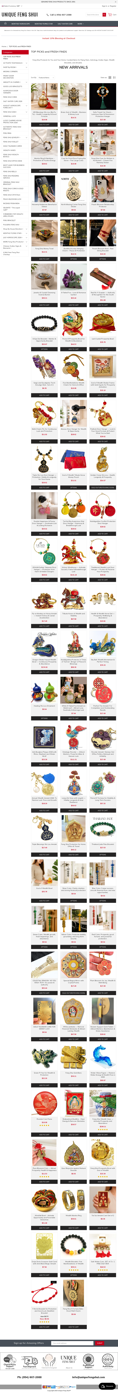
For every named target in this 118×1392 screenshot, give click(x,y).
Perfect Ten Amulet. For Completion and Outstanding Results (102, 708)
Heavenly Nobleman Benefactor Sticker (44, 205)
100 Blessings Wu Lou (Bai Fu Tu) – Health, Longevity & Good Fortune (44, 114)
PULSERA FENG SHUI (11, 225)
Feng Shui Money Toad (44, 249)
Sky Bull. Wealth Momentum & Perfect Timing (103, 661)
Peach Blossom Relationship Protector (103, 205)
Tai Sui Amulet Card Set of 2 (103, 1215)
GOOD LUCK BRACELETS (12, 86)
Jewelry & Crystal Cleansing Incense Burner (44, 294)
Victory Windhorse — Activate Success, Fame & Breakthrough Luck (73, 569)
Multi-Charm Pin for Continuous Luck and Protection (44, 430)
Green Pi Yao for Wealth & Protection (44, 1074)
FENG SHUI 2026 (9, 112)
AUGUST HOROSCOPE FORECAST (12, 107)
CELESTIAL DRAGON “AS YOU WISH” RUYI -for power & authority (44, 983)
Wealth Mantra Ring (73, 1215)
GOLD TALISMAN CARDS (12, 146)
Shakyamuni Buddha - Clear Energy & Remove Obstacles (74, 1120)
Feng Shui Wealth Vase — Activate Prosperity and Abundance (103, 1121)
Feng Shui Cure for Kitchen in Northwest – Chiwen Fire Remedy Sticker (102, 160)
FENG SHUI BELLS (10, 171)
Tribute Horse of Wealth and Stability (73, 615)
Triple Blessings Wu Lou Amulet (44, 844)
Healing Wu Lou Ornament (44, 706)
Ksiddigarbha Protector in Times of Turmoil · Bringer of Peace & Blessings (73, 662)
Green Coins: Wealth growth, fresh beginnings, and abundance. (44, 936)
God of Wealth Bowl (44, 888)
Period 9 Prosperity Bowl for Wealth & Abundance (73, 340)
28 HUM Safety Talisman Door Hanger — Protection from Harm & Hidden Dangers (44, 569)
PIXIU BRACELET (9, 220)
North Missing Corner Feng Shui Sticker (73, 205)
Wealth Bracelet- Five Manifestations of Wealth (74, 1263)
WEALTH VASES (9, 150)
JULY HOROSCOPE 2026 (12, 237)
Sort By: (34, 77)
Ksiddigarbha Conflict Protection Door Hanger (103, 522)
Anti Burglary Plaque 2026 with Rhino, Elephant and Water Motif (44, 754)
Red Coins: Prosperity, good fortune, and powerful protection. (103, 936)
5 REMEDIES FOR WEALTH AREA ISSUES (13, 215)
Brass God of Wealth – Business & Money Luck (73, 113)
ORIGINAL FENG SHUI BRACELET (11, 183)
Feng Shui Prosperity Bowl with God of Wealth (103, 1169)
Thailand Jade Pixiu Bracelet (103, 844)
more (80, 24)
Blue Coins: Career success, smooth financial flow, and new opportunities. (102, 890)
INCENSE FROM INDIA (11, 203)
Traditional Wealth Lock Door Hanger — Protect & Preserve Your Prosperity (102, 569)
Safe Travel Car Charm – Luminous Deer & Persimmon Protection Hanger (102, 114)
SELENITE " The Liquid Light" (11, 209)
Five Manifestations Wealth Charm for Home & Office (73, 384)
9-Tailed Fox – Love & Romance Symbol (73, 294)
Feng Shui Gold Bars (74, 1073)
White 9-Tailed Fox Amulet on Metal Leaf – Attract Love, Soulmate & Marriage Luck (73, 708)
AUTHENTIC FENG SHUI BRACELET (12, 128)
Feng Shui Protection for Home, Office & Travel (73, 845)
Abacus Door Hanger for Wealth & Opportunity (73, 430)
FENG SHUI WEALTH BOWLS (11, 156)
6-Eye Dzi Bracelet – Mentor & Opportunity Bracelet (44, 340)
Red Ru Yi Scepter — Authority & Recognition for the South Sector (103, 295)
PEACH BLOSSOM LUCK (12, 199)
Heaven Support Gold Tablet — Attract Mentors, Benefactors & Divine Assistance (102, 1029)
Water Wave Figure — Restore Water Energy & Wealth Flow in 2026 (102, 1075)
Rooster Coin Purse (44, 1119)
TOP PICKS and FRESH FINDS (12, 58)
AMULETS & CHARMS (11, 82)
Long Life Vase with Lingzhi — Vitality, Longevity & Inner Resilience (73, 800)
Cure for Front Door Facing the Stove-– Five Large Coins (73, 159)
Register (113, 6)
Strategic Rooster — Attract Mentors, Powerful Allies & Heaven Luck (74, 754)
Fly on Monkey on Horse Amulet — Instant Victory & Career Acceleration (44, 616)
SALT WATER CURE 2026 (12, 101)
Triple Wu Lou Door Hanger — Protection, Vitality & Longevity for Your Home (44, 477)
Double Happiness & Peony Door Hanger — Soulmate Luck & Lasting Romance (44, 523)
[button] (10, 1361)
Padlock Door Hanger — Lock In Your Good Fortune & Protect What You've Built (102, 431)
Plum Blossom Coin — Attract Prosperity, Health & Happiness (44, 1169)
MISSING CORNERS (10, 71)
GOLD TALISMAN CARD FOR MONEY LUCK (44, 1028)
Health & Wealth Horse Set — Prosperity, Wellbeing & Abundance (103, 616)
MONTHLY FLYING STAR (44, 24)
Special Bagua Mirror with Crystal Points (73, 982)
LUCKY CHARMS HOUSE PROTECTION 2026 (12, 121)
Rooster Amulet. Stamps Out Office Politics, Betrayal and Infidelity (102, 754)
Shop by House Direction (12, 229)
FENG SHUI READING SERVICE (11, 177)
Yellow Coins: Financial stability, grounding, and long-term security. (73, 936)
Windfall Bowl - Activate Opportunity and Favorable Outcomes (44, 1217)
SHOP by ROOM (9, 67)
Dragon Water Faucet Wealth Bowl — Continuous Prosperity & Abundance (44, 662)
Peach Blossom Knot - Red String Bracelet (102, 250)
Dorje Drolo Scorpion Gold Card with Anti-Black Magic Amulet (44, 1263)
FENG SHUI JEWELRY (11, 137)
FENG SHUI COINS (10, 97)
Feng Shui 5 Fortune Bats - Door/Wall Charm (73, 1310)
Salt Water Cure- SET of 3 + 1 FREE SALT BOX (103, 1263)
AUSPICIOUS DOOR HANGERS (10, 92)
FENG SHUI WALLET (10, 142)
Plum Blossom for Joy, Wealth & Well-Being (102, 982)
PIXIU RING (7, 133)
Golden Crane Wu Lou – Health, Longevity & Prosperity (102, 476)
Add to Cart (44, 125)
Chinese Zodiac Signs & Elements (12, 247)
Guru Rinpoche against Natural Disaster (74, 1169)
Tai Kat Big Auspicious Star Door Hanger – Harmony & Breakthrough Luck (73, 523)
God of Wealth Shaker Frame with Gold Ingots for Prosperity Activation (103, 385)
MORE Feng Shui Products (13, 242)
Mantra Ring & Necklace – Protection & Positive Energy (44, 159)
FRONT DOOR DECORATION (8, 77)
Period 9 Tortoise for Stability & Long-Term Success (102, 799)
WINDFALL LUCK (9, 116)
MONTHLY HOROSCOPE (21, 24)
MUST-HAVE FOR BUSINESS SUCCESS (13, 166)
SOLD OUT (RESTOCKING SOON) (102, 487)
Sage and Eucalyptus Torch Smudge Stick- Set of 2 (44, 384)
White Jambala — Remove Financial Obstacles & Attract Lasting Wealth (73, 1029)
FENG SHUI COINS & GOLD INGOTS (13, 189)
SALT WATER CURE (65, 24)
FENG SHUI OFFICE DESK (12, 161)
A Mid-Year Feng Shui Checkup (11, 253)
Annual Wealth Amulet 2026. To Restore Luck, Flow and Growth (44, 799)
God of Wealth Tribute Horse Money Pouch (73, 476)
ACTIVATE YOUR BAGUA (12, 63)
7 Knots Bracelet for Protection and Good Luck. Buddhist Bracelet (44, 1311)
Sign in (104, 6)
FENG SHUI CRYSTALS (11, 195)
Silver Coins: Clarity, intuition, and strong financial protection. (73, 889)
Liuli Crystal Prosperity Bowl (103, 339)
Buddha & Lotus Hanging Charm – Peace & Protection (73, 250)
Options (73, 259)
